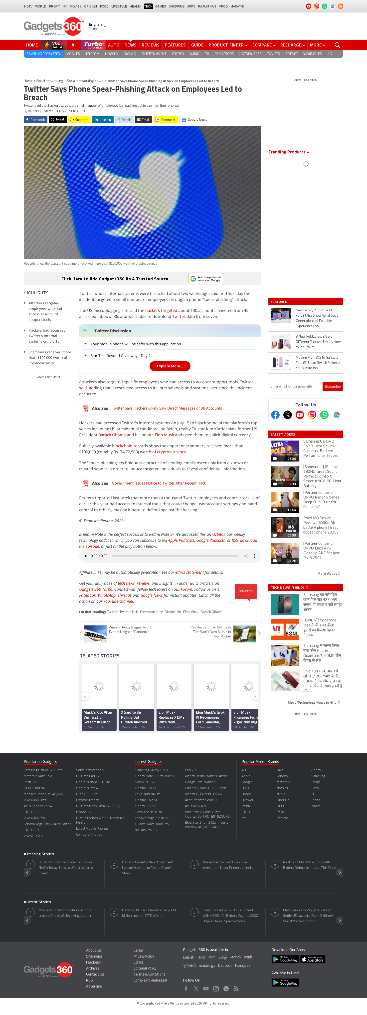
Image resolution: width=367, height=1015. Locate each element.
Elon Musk (164, 435)
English (188, 958)
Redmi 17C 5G (146, 806)
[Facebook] (275, 415)
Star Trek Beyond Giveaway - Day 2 (121, 355)
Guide (197, 45)
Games (160, 6)
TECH (148, 6)
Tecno (315, 800)
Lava (280, 770)
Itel (244, 818)
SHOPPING (176, 6)
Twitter (178, 316)
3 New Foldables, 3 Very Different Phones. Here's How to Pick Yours (318, 342)
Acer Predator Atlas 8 (200, 800)
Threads (125, 595)
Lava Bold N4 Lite (148, 794)
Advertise (94, 987)
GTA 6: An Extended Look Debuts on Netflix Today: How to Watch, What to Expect (66, 868)
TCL (313, 794)
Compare (262, 45)
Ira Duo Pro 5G (146, 830)
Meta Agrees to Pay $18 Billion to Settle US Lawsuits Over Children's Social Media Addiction (309, 916)
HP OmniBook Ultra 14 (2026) (98, 806)
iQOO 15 (30, 812)
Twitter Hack (129, 612)
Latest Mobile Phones (92, 829)
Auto (114, 45)
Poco (280, 812)
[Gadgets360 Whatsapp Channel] (324, 415)
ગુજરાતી (189, 966)
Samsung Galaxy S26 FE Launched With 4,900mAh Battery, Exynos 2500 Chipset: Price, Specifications (230, 916)
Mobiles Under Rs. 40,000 (43, 794)
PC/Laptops (224, 54)
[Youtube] (300, 415)
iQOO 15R (31, 830)
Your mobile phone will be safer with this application (136, 343)
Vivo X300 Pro (34, 818)
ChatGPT (30, 782)
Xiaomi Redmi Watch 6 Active (206, 776)
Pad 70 (190, 770)
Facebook (87, 595)
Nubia (281, 794)
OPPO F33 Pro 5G (89, 794)
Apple (246, 776)
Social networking (49, 81)
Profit (54, 6)
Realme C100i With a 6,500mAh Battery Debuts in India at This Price (309, 865)
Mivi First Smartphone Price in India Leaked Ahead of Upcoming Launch (65, 913)
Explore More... (170, 366)
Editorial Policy (145, 969)
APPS (191, 6)
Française (242, 966)
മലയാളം (207, 966)
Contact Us (95, 975)
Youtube (206, 987)
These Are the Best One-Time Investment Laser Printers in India (227, 865)
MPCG (223, 6)
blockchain (122, 446)
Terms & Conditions (150, 975)
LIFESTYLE (119, 6)
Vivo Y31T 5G (145, 782)
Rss (235, 987)
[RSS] (340, 6)
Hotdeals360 (250, 54)
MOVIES (75, 6)
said (83, 388)
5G (330, 54)
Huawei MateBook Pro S (153, 824)
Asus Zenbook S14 (38, 806)
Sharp (315, 782)
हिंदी (65, 6)
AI (74, 45)
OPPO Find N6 (34, 788)
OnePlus (283, 800)
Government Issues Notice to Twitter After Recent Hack (159, 483)
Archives (93, 969)
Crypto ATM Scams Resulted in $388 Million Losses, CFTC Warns (149, 913)
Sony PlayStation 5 (90, 770)
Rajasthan (207, 6)
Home (32, 45)
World (40, 6)
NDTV (28, 6)
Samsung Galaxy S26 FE (153, 770)
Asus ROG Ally (195, 806)
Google (247, 782)
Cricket (90, 6)
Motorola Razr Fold (38, 776)
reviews (143, 583)
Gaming (130, 54)
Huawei (247, 800)
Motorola (283, 782)
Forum (186, 589)
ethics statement (189, 572)
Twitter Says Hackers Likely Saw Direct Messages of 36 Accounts (167, 408)
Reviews (151, 45)
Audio (194, 54)
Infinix (246, 806)
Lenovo (282, 776)
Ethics (139, 963)
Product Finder (226, 45)
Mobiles (73, 54)
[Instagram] (312, 415)
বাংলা (212, 958)
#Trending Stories (39, 854)
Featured (279, 301)
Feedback (93, 963)
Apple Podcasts (181, 540)
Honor (246, 794)
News (131, 45)
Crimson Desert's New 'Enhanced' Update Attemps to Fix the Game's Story (147, 868)
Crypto (178, 54)
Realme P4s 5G (146, 800)
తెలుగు (235, 957)
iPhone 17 (84, 812)
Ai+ (244, 770)
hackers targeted (161, 310)
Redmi (316, 770)
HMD (245, 788)
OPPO (281, 806)
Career (139, 951)
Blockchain (173, 612)
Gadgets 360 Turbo (95, 589)
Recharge (291, 45)
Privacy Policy (144, 957)
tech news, (127, 583)
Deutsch (225, 966)
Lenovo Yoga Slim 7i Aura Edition (48, 824)
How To (111, 54)
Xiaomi (316, 806)
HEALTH (136, 6)
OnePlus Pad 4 (87, 788)
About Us (93, 951)
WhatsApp (107, 595)
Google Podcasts (210, 540)
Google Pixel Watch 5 (200, 782)
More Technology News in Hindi (313, 702)
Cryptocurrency (151, 612)
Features (175, 45)
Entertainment (154, 54)
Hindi (201, 958)
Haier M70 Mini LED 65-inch (205, 788)
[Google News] (336, 415)
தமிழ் (223, 958)
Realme (282, 818)
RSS (235, 540)
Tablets (273, 54)
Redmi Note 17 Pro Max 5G (155, 776)
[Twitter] (287, 415)
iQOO (246, 812)
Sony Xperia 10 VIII (149, 812)
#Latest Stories (37, 902)
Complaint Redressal (150, 981)
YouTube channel (118, 601)
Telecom (92, 54)
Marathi (237, 6)
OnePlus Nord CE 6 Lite (93, 782)
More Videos (328, 573)
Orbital (218, 534)
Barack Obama (112, 435)
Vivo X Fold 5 (33, 836)
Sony (315, 788)
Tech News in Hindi (288, 587)
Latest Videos (283, 434)
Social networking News (85, 81)
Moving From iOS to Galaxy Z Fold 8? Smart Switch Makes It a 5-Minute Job (318, 363)
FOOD (104, 6)
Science (292, 54)
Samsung (318, 776)
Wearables (312, 54)
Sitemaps (94, 957)
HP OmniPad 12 (88, 776)
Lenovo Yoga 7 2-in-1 (151, 818)
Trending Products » (288, 152)
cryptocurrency (171, 452)
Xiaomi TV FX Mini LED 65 (203, 794)
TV (207, 54)
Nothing (282, 788)
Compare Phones (89, 835)
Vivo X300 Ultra (35, 800)
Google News (151, 595)
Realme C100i (145, 788)
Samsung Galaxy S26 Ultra (43, 770)
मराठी (248, 958)
